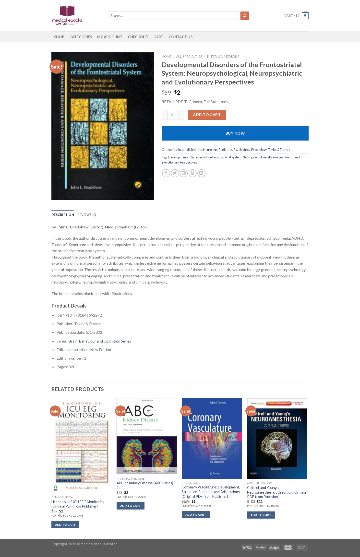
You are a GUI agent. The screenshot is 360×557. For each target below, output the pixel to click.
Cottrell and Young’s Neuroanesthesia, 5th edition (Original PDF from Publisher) (277, 492)
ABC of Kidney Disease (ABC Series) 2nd (145, 485)
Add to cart (207, 114)
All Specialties (189, 57)
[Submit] (244, 16)
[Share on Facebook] (166, 173)
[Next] (307, 468)
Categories (81, 37)
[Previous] (51, 468)
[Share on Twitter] (175, 173)
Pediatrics (225, 150)
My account (109, 37)
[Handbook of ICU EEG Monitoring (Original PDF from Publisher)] (81, 445)
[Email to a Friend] (184, 173)
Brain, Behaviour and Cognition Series (99, 341)
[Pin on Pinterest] (193, 173)
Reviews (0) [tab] (86, 215)
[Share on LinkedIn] (201, 173)
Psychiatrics (242, 150)
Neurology (210, 150)
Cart (158, 37)
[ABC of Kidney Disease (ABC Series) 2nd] (147, 436)
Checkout (138, 37)
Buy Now (235, 133)
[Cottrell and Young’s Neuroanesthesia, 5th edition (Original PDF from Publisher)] (277, 438)
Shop (59, 37)
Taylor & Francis (279, 150)
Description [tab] (62, 215)
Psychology (259, 150)
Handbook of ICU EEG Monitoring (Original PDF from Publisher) (78, 504)
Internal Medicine (223, 57)
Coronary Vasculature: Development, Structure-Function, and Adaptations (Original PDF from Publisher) (211, 491)
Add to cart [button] (65, 524)
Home (166, 57)
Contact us (180, 37)
